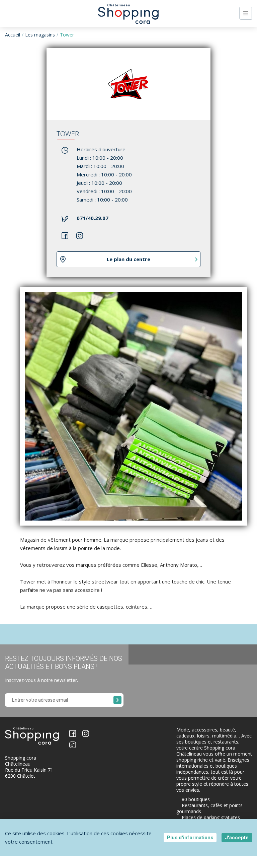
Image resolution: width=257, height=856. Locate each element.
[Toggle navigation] (246, 13)
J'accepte (237, 838)
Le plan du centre (128, 259)
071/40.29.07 (92, 218)
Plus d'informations (190, 838)
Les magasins (40, 34)
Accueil (12, 34)
